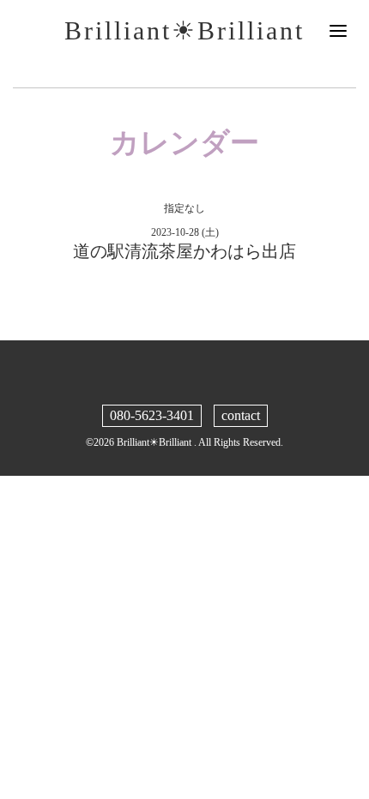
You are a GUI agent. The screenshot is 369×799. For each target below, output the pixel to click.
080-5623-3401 (152, 415)
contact (240, 415)
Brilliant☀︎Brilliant (184, 30)
